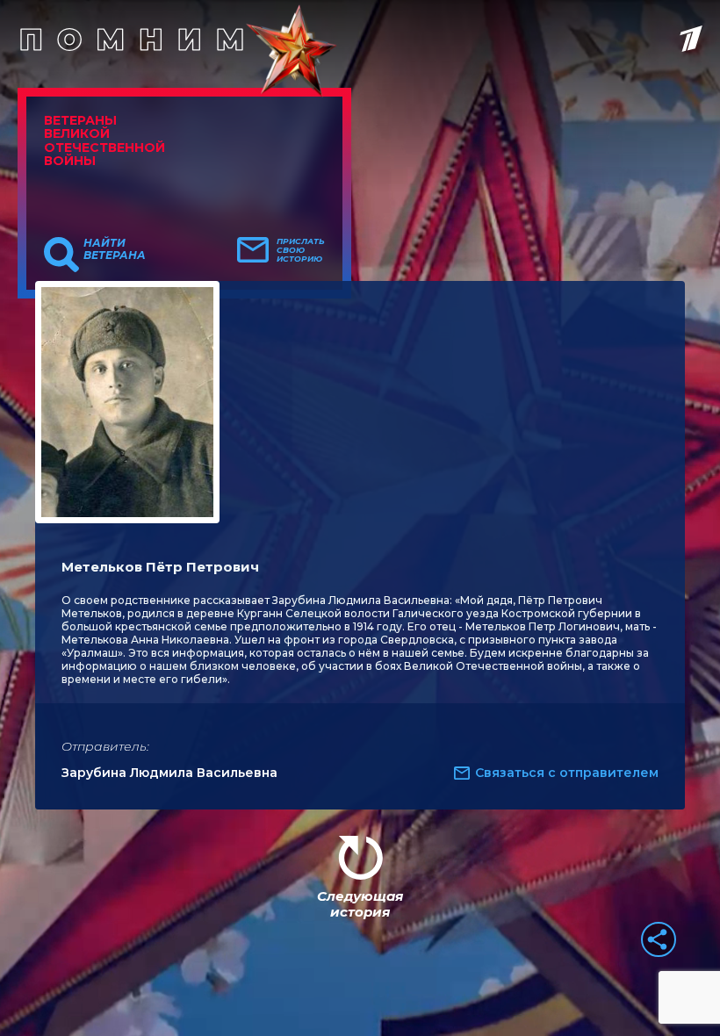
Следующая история (360, 904)
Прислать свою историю (301, 250)
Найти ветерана (114, 249)
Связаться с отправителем (567, 773)
